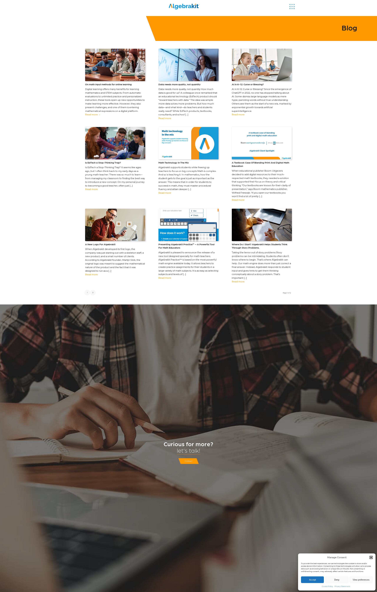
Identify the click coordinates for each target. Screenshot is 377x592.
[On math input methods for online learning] (115, 65)
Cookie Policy (327, 586)
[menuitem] (295, 6)
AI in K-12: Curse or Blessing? (248, 84)
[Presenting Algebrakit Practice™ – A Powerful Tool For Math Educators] (188, 225)
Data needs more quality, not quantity (179, 84)
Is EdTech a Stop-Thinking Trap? (103, 162)
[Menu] (295, 6)
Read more (91, 114)
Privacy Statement (342, 586)
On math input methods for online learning (108, 84)
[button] (371, 557)
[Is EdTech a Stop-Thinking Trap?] (115, 143)
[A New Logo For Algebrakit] (115, 225)
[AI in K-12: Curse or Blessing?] (262, 65)
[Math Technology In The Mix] (188, 143)
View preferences (361, 579)
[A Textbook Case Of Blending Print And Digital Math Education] (262, 143)
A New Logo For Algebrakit (100, 244)
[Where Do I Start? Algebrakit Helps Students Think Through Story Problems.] (262, 225)
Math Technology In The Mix (173, 162)
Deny (336, 579)
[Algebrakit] (197, 6)
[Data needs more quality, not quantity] (188, 65)
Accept (312, 579)
